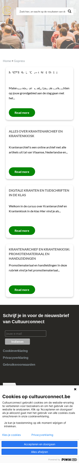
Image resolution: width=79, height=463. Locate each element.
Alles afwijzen (39, 451)
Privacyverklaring (15, 357)
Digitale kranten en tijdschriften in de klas (39, 192)
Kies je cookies (11, 434)
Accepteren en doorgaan (39, 444)
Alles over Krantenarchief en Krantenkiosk (36, 133)
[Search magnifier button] (69, 11)
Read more (22, 171)
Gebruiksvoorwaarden (19, 364)
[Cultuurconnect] (7, 11)
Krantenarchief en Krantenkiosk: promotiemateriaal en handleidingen (39, 253)
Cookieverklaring (15, 350)
